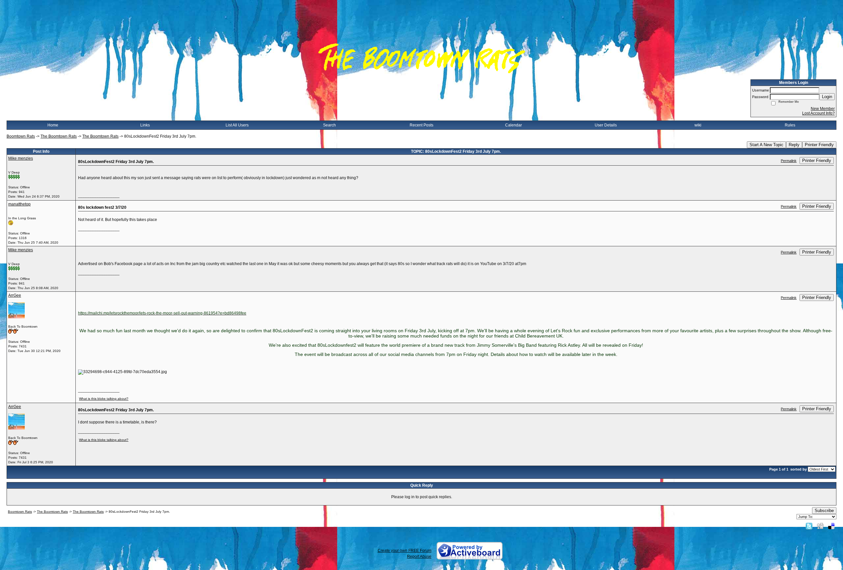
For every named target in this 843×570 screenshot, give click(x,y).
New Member (823, 108)
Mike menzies (20, 158)
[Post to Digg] (820, 526)
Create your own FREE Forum (404, 550)
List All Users (237, 125)
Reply (794, 144)
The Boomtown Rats (59, 136)
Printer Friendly (819, 144)
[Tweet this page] (809, 526)
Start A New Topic (766, 144)
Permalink (789, 161)
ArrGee (14, 295)
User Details (606, 125)
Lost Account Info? (818, 113)
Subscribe (824, 510)
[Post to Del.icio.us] (831, 526)
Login (827, 96)
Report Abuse (419, 556)
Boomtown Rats (21, 136)
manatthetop (19, 204)
